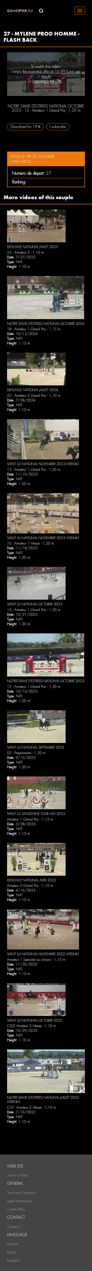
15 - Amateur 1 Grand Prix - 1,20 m (33, 609)
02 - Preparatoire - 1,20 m (26, 753)
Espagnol (13, 1260)
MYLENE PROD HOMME (32, 156)
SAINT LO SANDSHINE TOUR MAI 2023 (36, 814)
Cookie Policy (16, 1209)
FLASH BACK (20, 161)
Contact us (14, 1227)
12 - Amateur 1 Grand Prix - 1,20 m (33, 686)
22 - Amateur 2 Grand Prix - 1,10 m (33, 395)
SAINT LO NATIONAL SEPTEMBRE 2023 (35, 747)
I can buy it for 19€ (47, 81)
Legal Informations (19, 1201)
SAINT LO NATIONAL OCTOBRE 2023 (34, 604)
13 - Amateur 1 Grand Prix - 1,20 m (33, 469)
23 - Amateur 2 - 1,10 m (25, 252)
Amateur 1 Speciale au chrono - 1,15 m (36, 959)
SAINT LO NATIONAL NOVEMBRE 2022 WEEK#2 (43, 954)
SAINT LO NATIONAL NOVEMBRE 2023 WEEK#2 (43, 464)
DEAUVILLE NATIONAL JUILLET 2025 (32, 247)
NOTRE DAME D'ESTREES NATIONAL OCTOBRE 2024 (45, 324)
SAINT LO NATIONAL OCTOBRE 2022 (34, 1020)
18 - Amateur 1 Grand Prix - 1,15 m (33, 329)
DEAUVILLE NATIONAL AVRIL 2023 (31, 880)
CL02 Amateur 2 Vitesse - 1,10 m (31, 1025)
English (12, 1252)
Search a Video (17, 1175)
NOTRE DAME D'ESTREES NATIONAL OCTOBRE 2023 (45, 681)
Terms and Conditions (21, 1193)
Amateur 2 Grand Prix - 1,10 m (30, 885)
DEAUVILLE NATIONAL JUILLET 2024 (32, 390)
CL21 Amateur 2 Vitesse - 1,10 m (31, 1107)
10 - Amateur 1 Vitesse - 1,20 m (30, 543)
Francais (12, 1244)
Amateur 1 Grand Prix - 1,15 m (30, 819)
